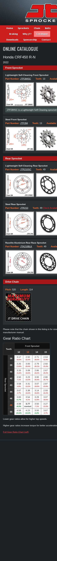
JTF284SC (25, 78)
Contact (46, 39)
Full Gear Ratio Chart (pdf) (16, 432)
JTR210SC (25, 169)
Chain (37, 28)
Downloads (12, 39)
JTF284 (24, 123)
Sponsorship (30, 39)
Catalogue (42, 34)
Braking (13, 34)
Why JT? (27, 34)
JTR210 (24, 208)
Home (9, 28)
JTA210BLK (26, 246)
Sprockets (23, 28)
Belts (48, 28)
